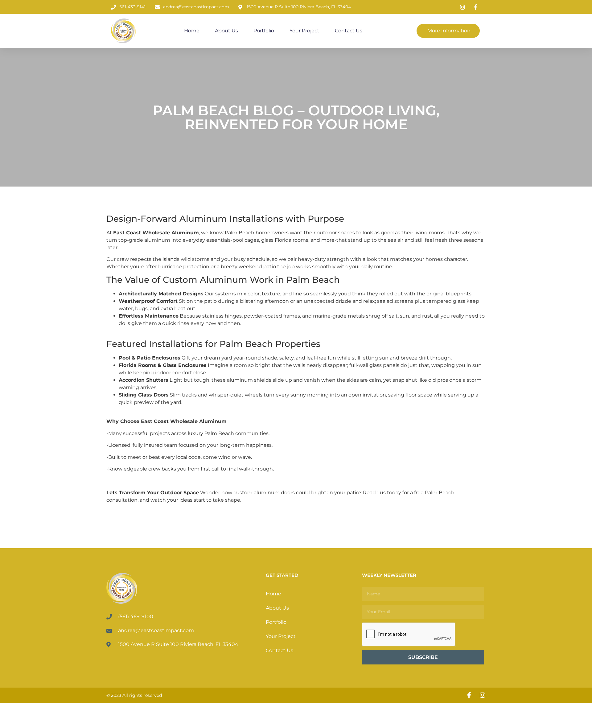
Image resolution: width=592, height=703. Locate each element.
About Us (226, 31)
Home (191, 31)
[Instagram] (482, 695)
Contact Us (348, 31)
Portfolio (263, 31)
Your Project (304, 31)
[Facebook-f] (469, 695)
